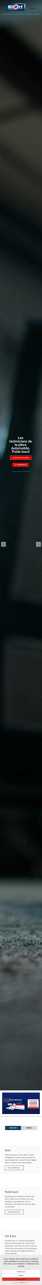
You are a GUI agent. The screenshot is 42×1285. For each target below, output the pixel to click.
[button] (3, 544)
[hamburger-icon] (32, 8)
